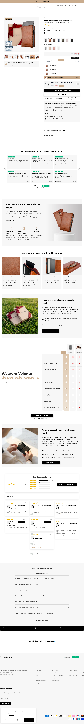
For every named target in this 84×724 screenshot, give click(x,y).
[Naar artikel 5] (27, 56)
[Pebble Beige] (50, 48)
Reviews (38, 672)
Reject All (18, 720)
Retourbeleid (55, 683)
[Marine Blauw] (59, 40)
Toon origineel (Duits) (37, 547)
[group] (42, 169)
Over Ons (38, 670)
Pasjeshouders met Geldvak (76, 675)
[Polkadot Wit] (59, 48)
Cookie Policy (11, 715)
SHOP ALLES (7, 7)
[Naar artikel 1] (6, 56)
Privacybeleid (55, 680)
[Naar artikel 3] (16, 56)
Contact (54, 672)
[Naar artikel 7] (37, 56)
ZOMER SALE (30, 7)
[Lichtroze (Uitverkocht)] (67, 40)
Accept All (29, 720)
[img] (10, 503)
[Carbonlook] (72, 40)
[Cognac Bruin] (50, 40)
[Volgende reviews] (79, 169)
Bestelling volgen (56, 670)
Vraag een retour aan (57, 678)
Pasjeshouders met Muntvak (76, 672)
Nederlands (71, 5)
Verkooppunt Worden (41, 680)
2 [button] (40, 553)
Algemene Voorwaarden (58, 675)
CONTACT (13, 7)
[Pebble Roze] (54, 48)
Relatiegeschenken (41, 678)
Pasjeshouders (73, 670)
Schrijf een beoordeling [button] (66, 484)
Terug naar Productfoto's (42, 573)
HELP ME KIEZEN (21, 7)
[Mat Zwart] (45, 40)
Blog (37, 675)
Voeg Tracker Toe (51, 462)
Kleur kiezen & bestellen (42, 415)
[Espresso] (54, 40)
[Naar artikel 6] (32, 56)
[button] (47, 25)
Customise (8, 720)
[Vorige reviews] (4, 169)
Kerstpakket (39, 683)
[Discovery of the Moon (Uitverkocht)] (45, 48)
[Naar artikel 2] (11, 56)
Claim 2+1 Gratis (50, 331)
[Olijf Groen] (63, 40)
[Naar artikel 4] (22, 56)
